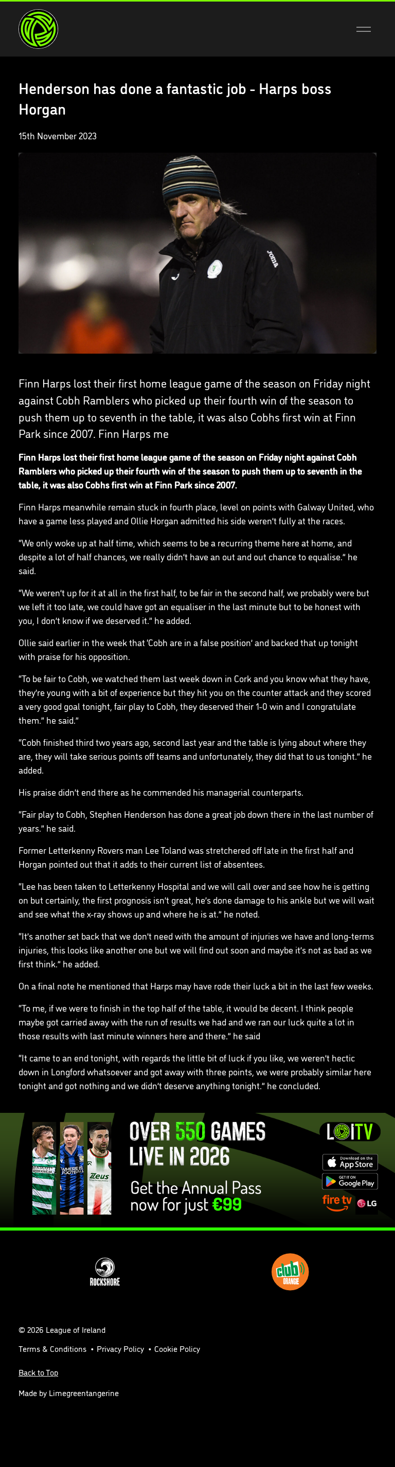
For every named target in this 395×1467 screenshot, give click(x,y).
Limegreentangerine (84, 1392)
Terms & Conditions (52, 1348)
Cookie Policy (177, 1348)
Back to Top (38, 1372)
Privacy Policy (120, 1348)
